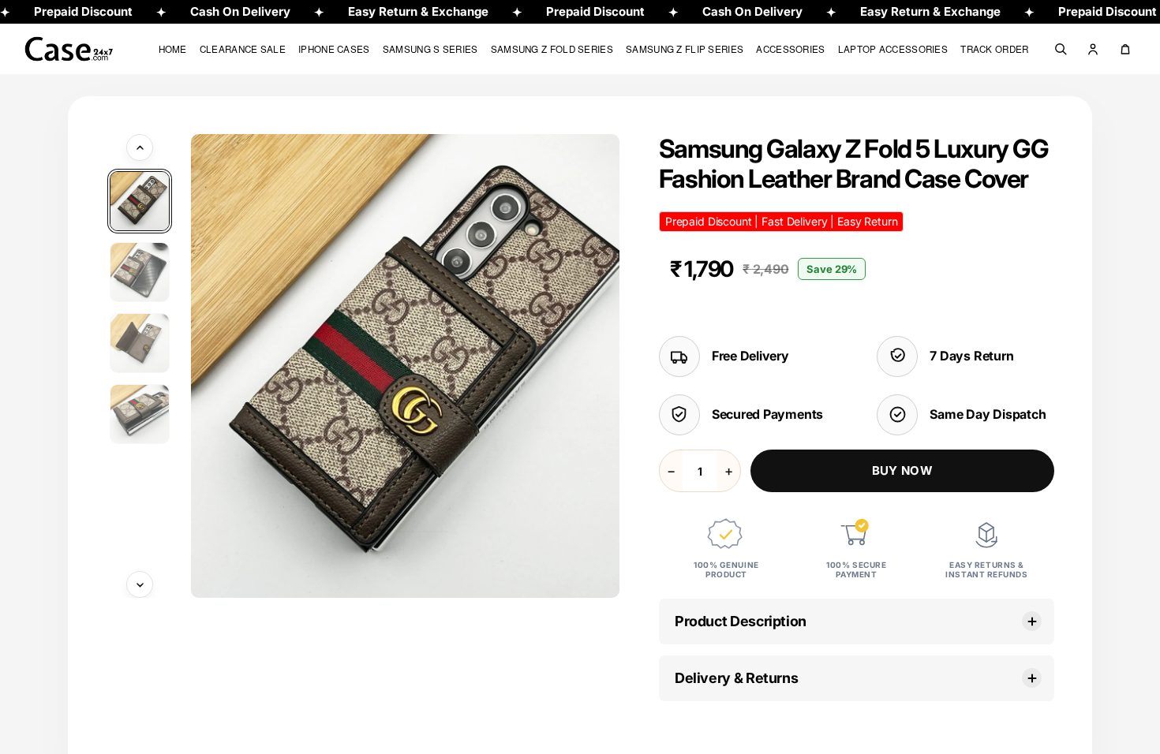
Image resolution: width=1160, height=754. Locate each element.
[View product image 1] (140, 201)
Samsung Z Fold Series (552, 48)
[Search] (1060, 49)
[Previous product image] (139, 147)
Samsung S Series (430, 48)
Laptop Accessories (893, 48)
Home (173, 48)
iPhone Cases (334, 48)
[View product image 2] (140, 272)
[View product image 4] (140, 414)
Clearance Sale (243, 48)
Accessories (790, 48)
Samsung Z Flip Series (684, 48)
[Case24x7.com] (80, 49)
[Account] (1093, 49)
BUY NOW (902, 470)
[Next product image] (139, 584)
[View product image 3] (140, 343)
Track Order (994, 48)
